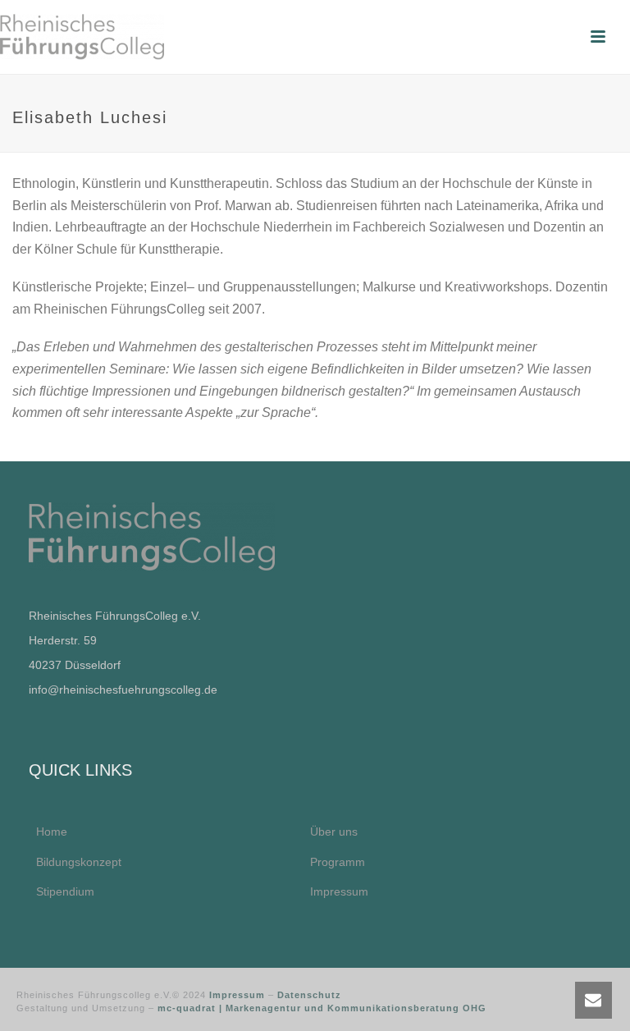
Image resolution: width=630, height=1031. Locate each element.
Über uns (334, 831)
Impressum (339, 891)
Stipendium (65, 891)
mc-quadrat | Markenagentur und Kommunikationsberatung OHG (322, 1008)
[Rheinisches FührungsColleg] (82, 37)
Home (51, 831)
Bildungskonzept (78, 861)
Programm (337, 861)
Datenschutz (309, 995)
